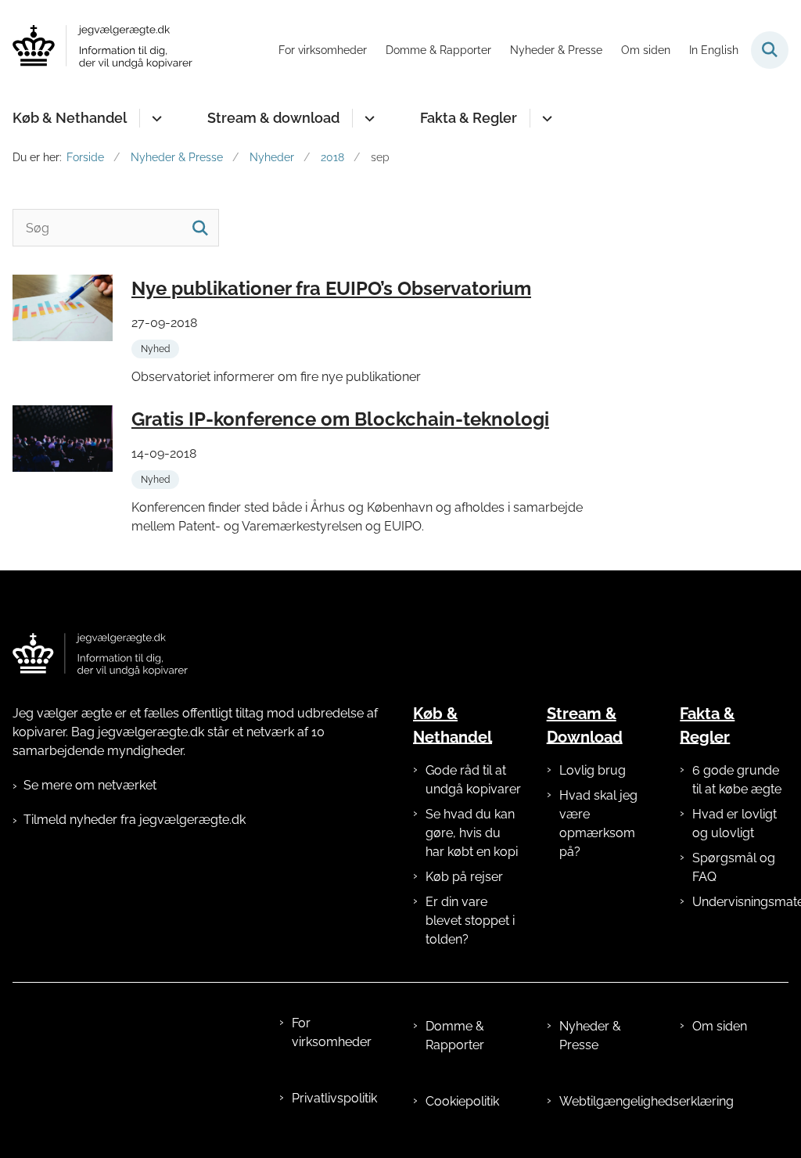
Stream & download (273, 118)
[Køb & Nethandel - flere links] (154, 118)
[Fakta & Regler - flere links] (545, 118)
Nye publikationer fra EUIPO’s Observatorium (331, 288)
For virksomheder (332, 1032)
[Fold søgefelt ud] (769, 50)
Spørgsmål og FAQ (733, 867)
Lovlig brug (592, 770)
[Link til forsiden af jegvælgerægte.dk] (100, 654)
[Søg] (200, 227)
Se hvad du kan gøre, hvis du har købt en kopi (472, 833)
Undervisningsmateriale (740, 901)
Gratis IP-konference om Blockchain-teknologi (340, 419)
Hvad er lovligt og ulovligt (734, 823)
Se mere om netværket (89, 785)
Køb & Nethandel (70, 118)
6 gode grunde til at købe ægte (736, 780)
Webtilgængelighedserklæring (607, 1101)
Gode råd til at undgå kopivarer (473, 780)
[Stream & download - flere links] (367, 118)
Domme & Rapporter (455, 1035)
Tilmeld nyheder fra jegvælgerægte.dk (134, 819)
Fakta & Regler (468, 118)
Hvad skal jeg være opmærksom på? (598, 823)
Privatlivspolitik (334, 1098)
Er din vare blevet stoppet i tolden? (470, 920)
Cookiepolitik (462, 1101)
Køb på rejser (464, 876)
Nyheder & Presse (590, 1035)
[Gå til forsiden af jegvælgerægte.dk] (96, 49)
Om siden (719, 1026)
